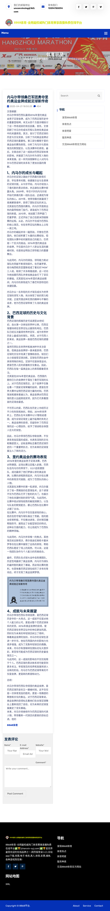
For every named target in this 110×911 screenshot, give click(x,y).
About (76, 905)
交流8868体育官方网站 (74, 144)
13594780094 (55, 8)
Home (26, 59)
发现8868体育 (69, 117)
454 (39, 106)
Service (87, 905)
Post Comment (15, 793)
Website (40, 745)
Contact (98, 905)
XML (8, 884)
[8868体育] (55, 22)
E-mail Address (24, 746)
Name (7, 745)
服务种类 (66, 137)
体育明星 (66, 131)
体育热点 (66, 124)
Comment (41, 762)
